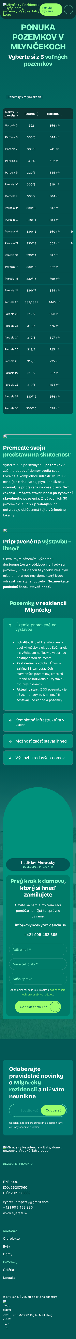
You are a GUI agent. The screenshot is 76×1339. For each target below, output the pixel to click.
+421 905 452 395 (18, 1207)
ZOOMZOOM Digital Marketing (32, 1315)
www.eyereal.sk (15, 1213)
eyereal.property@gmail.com (26, 1202)
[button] (38, 627)
